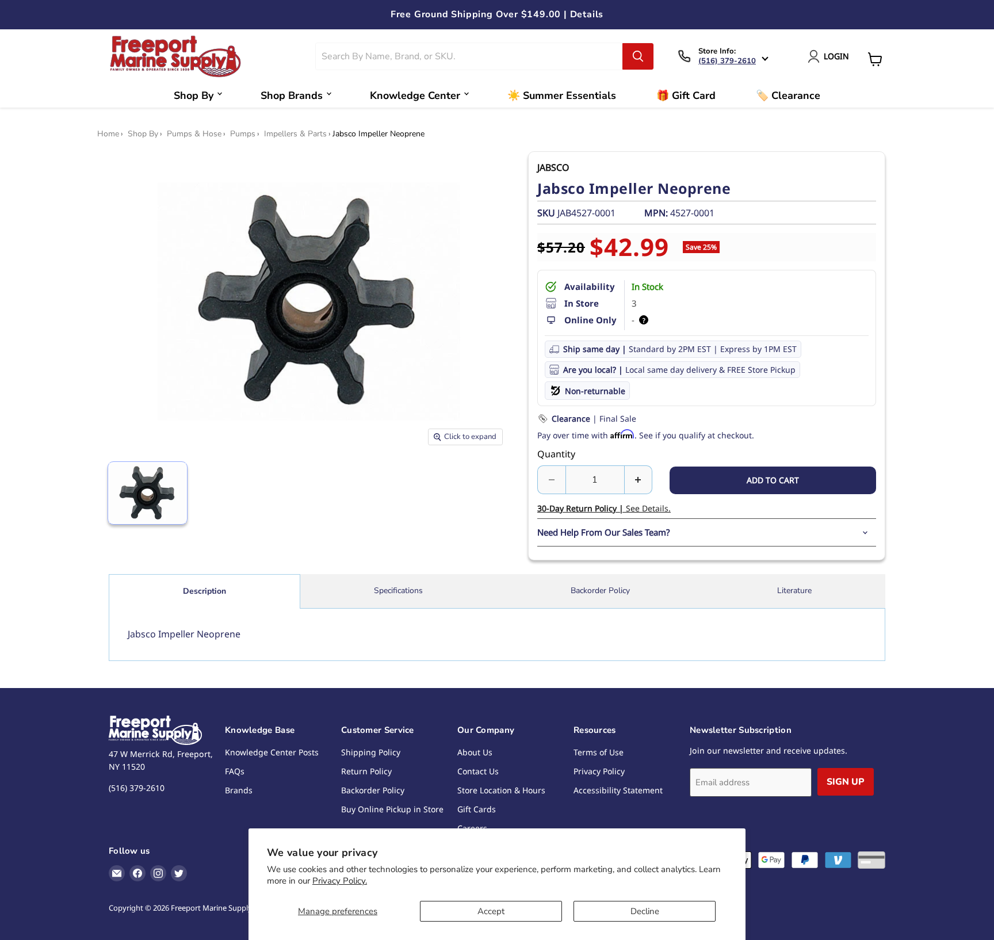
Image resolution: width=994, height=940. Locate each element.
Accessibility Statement (618, 790)
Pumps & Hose (194, 134)
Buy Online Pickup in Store (392, 809)
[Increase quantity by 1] (639, 479)
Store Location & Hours (501, 790)
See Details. (604, 508)
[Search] (637, 56)
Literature (794, 590)
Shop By (193, 95)
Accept (490, 911)
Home (108, 134)
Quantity (556, 454)
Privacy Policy (599, 771)
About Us (474, 752)
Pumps (242, 134)
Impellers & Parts (295, 134)
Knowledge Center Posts (272, 752)
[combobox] (469, 56)
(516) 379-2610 (727, 61)
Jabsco (553, 167)
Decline (644, 911)
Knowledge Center (415, 95)
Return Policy (366, 771)
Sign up (846, 781)
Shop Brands (292, 95)
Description (204, 591)
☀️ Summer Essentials (561, 95)
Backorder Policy (600, 590)
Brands (239, 790)
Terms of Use (599, 752)
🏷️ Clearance (788, 95)
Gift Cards (476, 809)
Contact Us (478, 771)
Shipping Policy (370, 752)
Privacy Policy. (339, 880)
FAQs (234, 771)
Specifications (398, 590)
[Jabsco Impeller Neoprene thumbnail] (148, 493)
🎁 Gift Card (686, 95)
